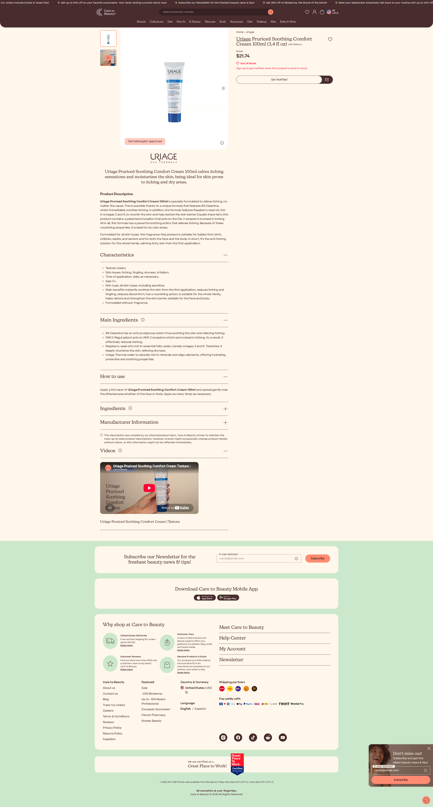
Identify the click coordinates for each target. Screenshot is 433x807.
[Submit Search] (270, 12)
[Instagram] (223, 737)
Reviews (108, 722)
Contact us (110, 694)
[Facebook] (238, 737)
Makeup (262, 22)
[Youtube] (283, 737)
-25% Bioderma (152, 694)
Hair (250, 22)
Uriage (243, 39)
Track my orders (114, 705)
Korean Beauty (151, 721)
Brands (141, 22)
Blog (106, 699)
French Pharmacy (154, 715)
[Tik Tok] (253, 737)
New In (181, 22)
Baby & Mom (288, 22)
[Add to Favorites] (330, 39)
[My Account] (314, 12)
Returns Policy (112, 734)
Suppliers (109, 739)
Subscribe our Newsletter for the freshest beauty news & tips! (216, 3)
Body (223, 22)
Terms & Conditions (116, 716)
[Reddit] (268, 737)
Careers (108, 711)
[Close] (429, 748)
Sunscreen (236, 22)
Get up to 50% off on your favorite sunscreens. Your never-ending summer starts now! (114, 3)
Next (223, 88)
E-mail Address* (228, 554)
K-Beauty (195, 22)
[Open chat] (426, 800)
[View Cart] (322, 12)
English (185, 709)
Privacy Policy (112, 728)
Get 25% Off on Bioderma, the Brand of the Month (296, 3)
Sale (169, 22)
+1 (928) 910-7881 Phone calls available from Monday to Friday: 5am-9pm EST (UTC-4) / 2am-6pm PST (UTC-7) (216, 782)
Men (273, 22)
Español (200, 709)
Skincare (210, 22)
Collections (157, 22)
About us (109, 688)
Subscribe (318, 558)
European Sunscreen (156, 709)
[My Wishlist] (307, 12)
